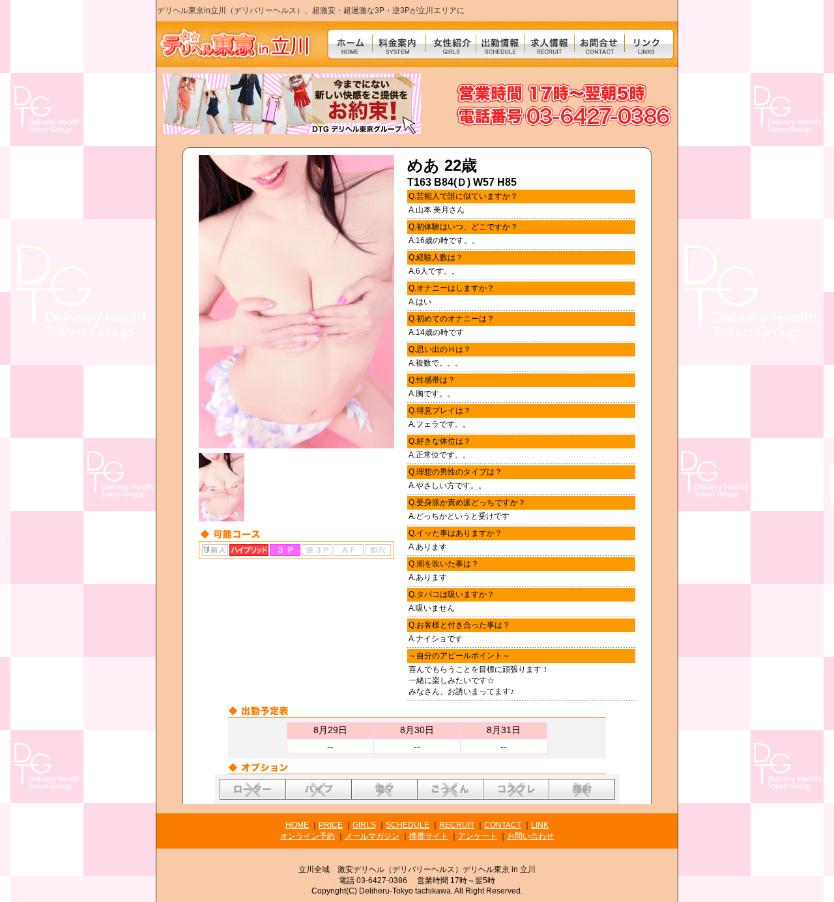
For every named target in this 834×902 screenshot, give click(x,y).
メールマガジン (372, 836)
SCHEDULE (407, 825)
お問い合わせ (530, 836)
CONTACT (502, 825)
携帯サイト (428, 836)
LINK (540, 825)
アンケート (477, 836)
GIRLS (364, 825)
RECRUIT (456, 825)
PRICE (331, 825)
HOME (297, 825)
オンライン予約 (307, 836)
